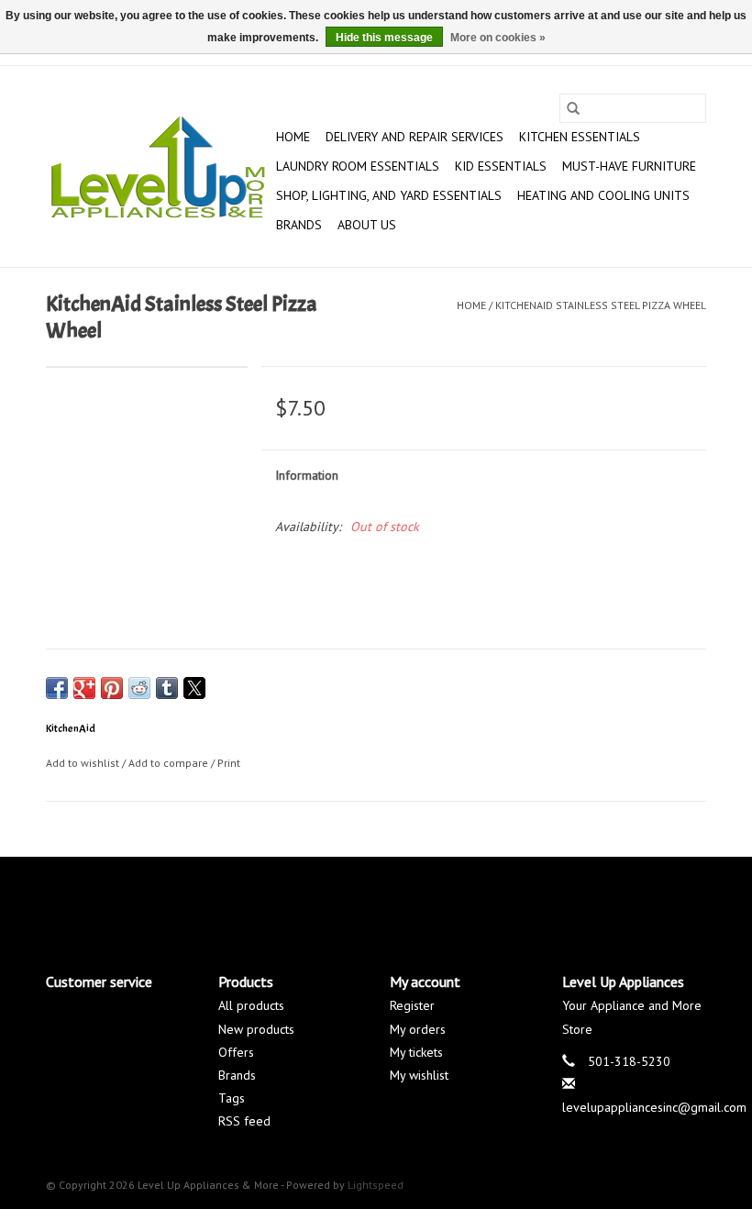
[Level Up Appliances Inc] (158, 166)
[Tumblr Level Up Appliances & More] (442, 899)
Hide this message (384, 37)
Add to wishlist (84, 763)
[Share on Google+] (84, 688)
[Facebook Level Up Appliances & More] (277, 899)
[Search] (573, 108)
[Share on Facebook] (57, 688)
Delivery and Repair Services (414, 136)
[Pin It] (112, 688)
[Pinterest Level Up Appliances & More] (376, 899)
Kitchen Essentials (579, 136)
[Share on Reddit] (139, 688)
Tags (231, 1098)
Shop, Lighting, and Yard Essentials (389, 195)
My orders (418, 1029)
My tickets (416, 1052)
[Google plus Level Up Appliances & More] (343, 899)
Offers (236, 1052)
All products (251, 1005)
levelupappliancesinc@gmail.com (654, 1107)
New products (256, 1029)
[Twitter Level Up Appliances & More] (310, 899)
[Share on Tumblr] (167, 688)
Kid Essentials (501, 166)
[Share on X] (194, 688)
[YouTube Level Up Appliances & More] (409, 899)
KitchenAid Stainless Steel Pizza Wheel (600, 305)
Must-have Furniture (629, 166)
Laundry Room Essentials (357, 166)
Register (412, 1005)
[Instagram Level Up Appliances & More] (475, 899)
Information (306, 475)
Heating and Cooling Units (603, 195)
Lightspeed (376, 1185)
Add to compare (169, 763)
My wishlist (419, 1075)
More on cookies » (498, 37)
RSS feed (244, 1121)
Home (293, 136)
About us (366, 224)
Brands (299, 224)
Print (228, 763)
